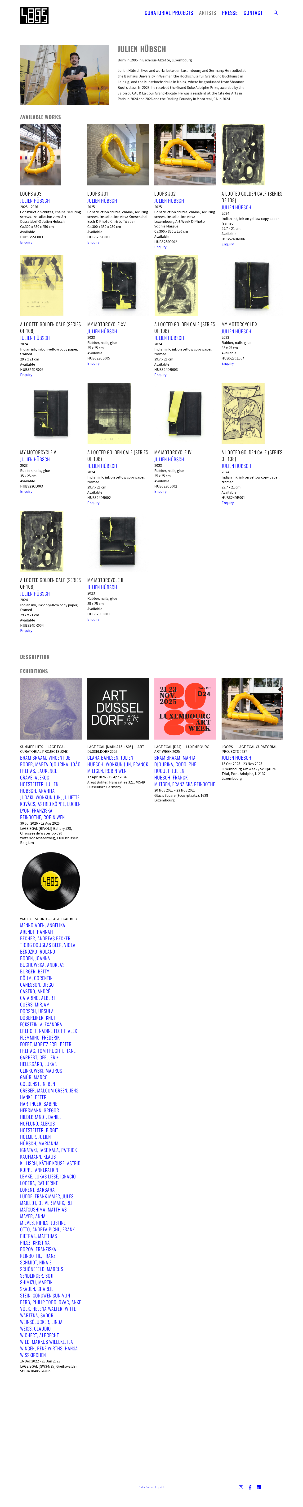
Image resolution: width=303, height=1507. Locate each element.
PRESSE (230, 12)
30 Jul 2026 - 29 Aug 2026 (40, 823)
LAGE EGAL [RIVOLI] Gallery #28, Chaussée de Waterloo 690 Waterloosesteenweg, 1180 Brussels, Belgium (50, 835)
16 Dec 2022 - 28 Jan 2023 (40, 1361)
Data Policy (146, 1487)
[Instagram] (241, 1487)
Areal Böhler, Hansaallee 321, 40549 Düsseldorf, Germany (116, 784)
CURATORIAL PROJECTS (169, 12)
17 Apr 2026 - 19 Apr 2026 (107, 777)
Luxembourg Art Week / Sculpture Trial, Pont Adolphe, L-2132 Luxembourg (249, 773)
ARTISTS (207, 12)
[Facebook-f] (250, 1487)
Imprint (159, 1487)
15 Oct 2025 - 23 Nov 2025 (242, 763)
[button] (276, 12)
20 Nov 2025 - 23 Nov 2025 (175, 790)
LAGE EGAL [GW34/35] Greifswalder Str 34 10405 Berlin (48, 1368)
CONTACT (253, 12)
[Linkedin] (259, 1487)
